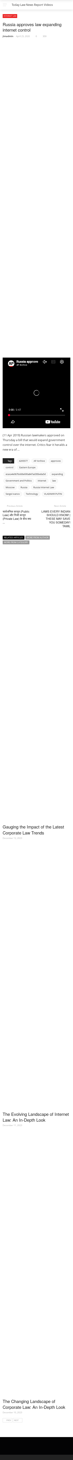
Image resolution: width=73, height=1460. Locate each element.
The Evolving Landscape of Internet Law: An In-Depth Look (36, 1117)
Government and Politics (19, 480)
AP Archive (39, 460)
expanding (57, 474)
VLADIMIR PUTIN (53, 493)
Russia (24, 487)
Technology (32, 493)
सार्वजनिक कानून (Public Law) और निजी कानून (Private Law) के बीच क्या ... (17, 516)
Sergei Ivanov (13, 493)
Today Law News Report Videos (32, 5)
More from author (37, 537)
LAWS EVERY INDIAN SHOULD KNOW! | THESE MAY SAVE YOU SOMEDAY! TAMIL (55, 518)
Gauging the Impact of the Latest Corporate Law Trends (33, 830)
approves (56, 460)
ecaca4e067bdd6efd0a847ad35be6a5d (26, 474)
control (9, 467)
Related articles (13, 537)
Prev (8, 1420)
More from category (16, 542)
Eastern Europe (27, 467)
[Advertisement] (29, 333)
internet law (10, 16)
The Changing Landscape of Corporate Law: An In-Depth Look (34, 1404)
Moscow (10, 487)
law (54, 480)
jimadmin (8, 36)
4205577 (23, 460)
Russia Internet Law (43, 487)
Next (16, 1420)
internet (42, 480)
